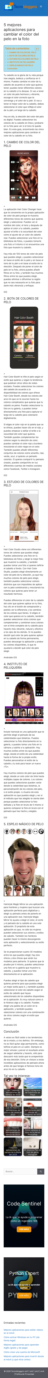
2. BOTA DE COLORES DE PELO (21, 55)
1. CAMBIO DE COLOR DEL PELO (21, 52)
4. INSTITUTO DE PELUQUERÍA (21, 62)
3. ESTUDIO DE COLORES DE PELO (23, 59)
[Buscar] (40, 1172)
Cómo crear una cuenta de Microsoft (22, 1352)
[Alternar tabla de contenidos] (36, 49)
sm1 (27, 1371)
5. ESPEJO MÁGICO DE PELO (20, 65)
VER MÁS (24, 1295)
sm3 (37, 1371)
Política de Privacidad (24, 1374)
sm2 (32, 1371)
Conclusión (12, 68)
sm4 (42, 1371)
